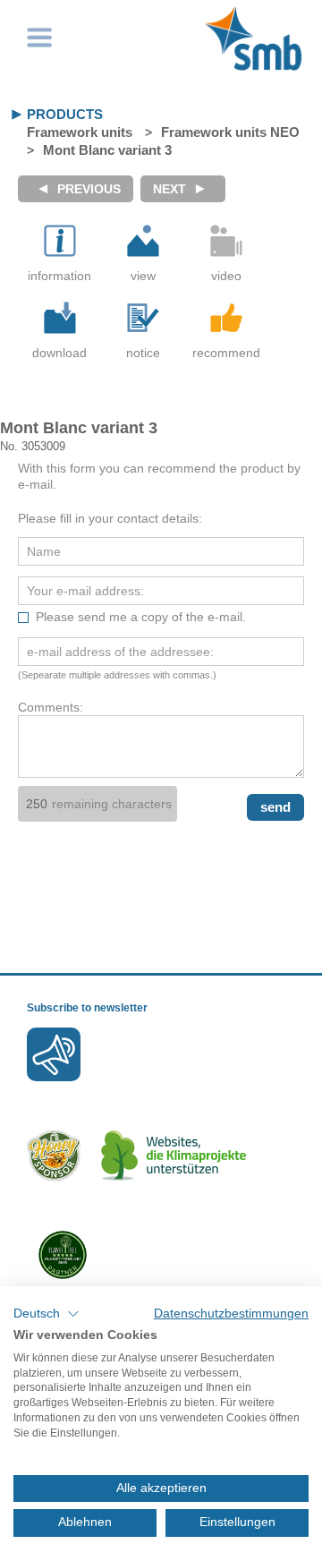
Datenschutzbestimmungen (231, 1313)
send (275, 807)
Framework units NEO (230, 132)
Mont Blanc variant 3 (107, 150)
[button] (46, 1314)
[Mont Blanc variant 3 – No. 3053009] (143, 240)
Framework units (79, 132)
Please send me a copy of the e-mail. (141, 617)
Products (65, 114)
